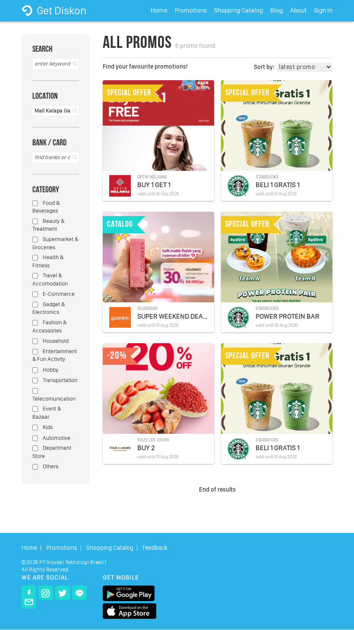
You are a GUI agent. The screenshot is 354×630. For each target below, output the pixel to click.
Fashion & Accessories (49, 326)
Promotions (191, 10)
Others (49, 466)
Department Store (51, 452)
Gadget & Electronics (48, 308)
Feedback (155, 548)
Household (55, 341)
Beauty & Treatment (48, 225)
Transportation (59, 380)
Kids (47, 427)
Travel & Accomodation (50, 279)
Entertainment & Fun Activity (54, 355)
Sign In (323, 10)
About (298, 10)
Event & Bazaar (46, 412)
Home (159, 10)
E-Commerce (58, 294)
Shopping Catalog (238, 10)
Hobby (49, 370)
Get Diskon (60, 10)
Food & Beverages (46, 207)
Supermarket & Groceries (55, 243)
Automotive (55, 438)
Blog (276, 10)
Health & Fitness (47, 261)
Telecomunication (54, 398)
